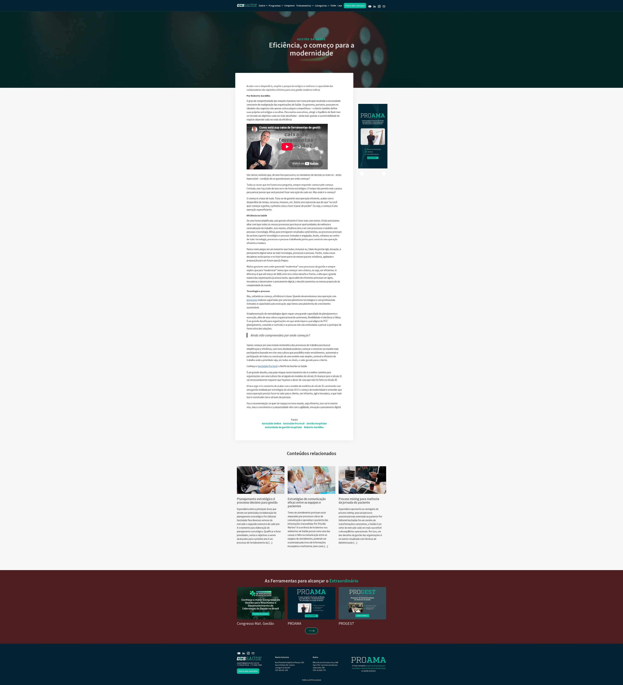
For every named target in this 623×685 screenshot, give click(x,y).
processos (252, 300)
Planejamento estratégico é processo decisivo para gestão (257, 500)
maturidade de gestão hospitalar (283, 427)
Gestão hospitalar (316, 423)
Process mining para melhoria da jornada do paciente (359, 500)
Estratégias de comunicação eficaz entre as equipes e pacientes (307, 502)
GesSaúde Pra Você (267, 366)
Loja (340, 5)
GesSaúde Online (271, 423)
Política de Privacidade (311, 680)
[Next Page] (311, 631)
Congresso (289, 5)
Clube (333, 5)
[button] (262, 5)
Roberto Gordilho (314, 427)
